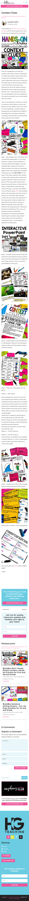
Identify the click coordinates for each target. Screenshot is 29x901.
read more (6, 681)
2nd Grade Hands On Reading (16, 646)
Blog (7, 16)
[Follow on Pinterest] (16, 837)
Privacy (18, 897)
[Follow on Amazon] (21, 837)
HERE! (16, 191)
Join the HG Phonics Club (14, 6)
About (5, 846)
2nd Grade (11, 16)
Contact (6, 849)
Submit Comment (20, 768)
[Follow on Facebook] (8, 837)
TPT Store (6, 855)
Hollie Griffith (10, 897)
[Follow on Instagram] (12, 837)
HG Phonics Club (8, 860)
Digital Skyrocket (14, 898)
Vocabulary (16, 648)
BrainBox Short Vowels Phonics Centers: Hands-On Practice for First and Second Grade (14, 671)
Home (3, 16)
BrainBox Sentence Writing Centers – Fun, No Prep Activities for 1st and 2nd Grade (14, 707)
